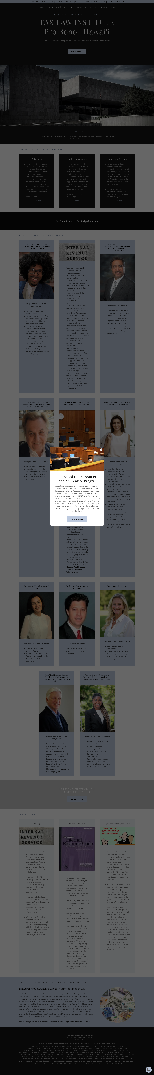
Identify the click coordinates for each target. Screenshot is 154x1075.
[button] (149, 1070)
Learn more (77, 519)
